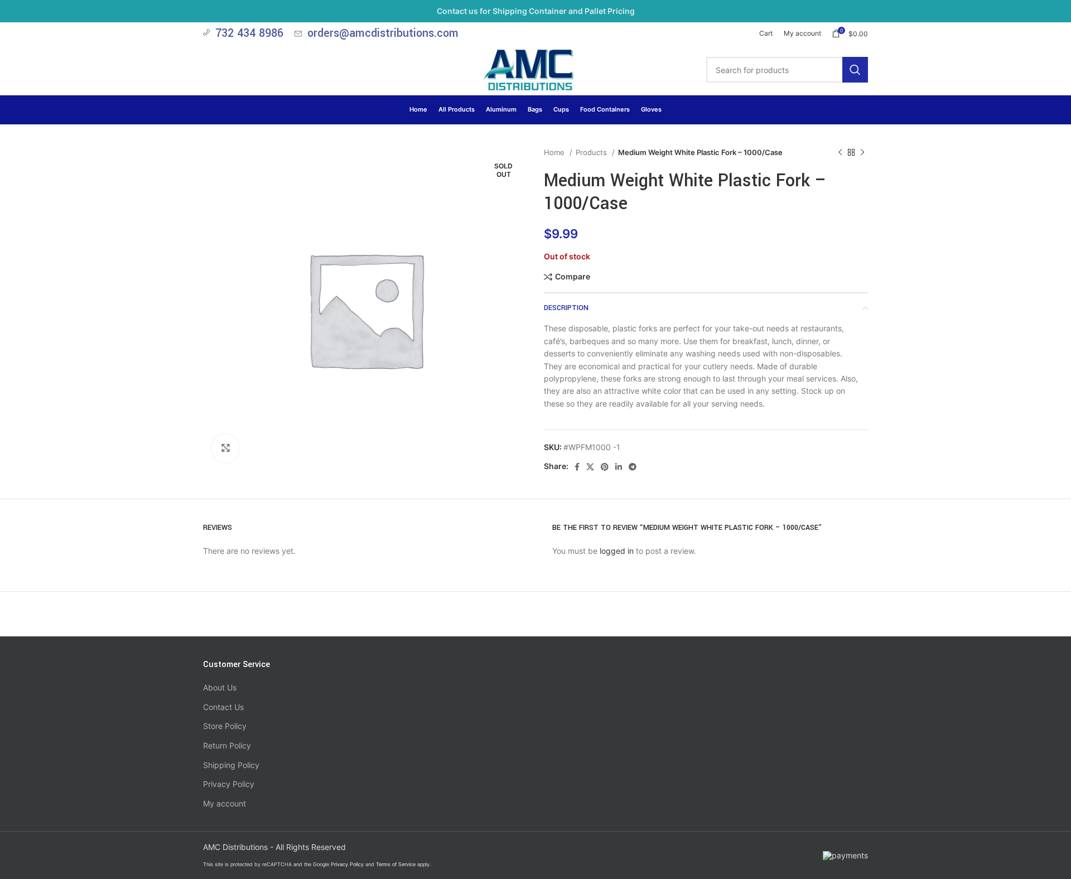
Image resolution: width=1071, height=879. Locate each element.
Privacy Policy (228, 784)
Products (592, 152)
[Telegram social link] (632, 467)
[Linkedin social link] (618, 467)
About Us (220, 687)
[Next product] (862, 152)
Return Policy (227, 745)
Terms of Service (396, 864)
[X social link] (590, 467)
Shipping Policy (231, 765)
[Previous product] (840, 152)
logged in (617, 551)
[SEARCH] (855, 70)
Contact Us (223, 707)
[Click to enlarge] (225, 448)
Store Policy (225, 726)
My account (224, 803)
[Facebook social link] (577, 467)
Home (555, 152)
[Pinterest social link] (604, 467)
